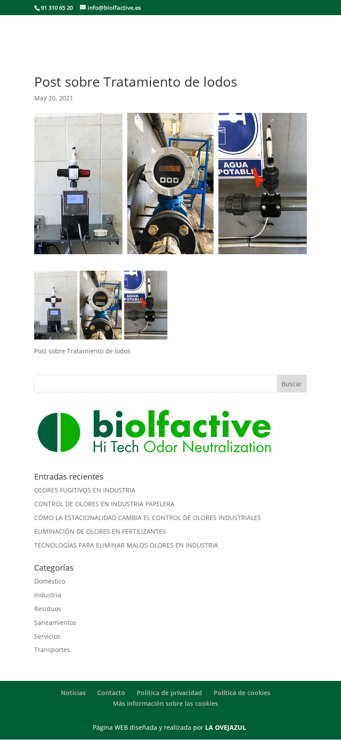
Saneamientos (55, 622)
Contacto (111, 692)
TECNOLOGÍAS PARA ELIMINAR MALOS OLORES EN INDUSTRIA (126, 545)
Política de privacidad (169, 692)
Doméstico (49, 581)
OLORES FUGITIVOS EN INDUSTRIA (84, 490)
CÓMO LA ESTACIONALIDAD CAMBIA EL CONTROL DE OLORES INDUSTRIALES (147, 517)
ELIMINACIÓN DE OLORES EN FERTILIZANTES (100, 531)
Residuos (47, 608)
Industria (47, 595)
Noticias (73, 692)
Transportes (52, 649)
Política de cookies (242, 692)
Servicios (47, 636)
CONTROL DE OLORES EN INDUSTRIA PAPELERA (104, 504)
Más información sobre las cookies (165, 703)
